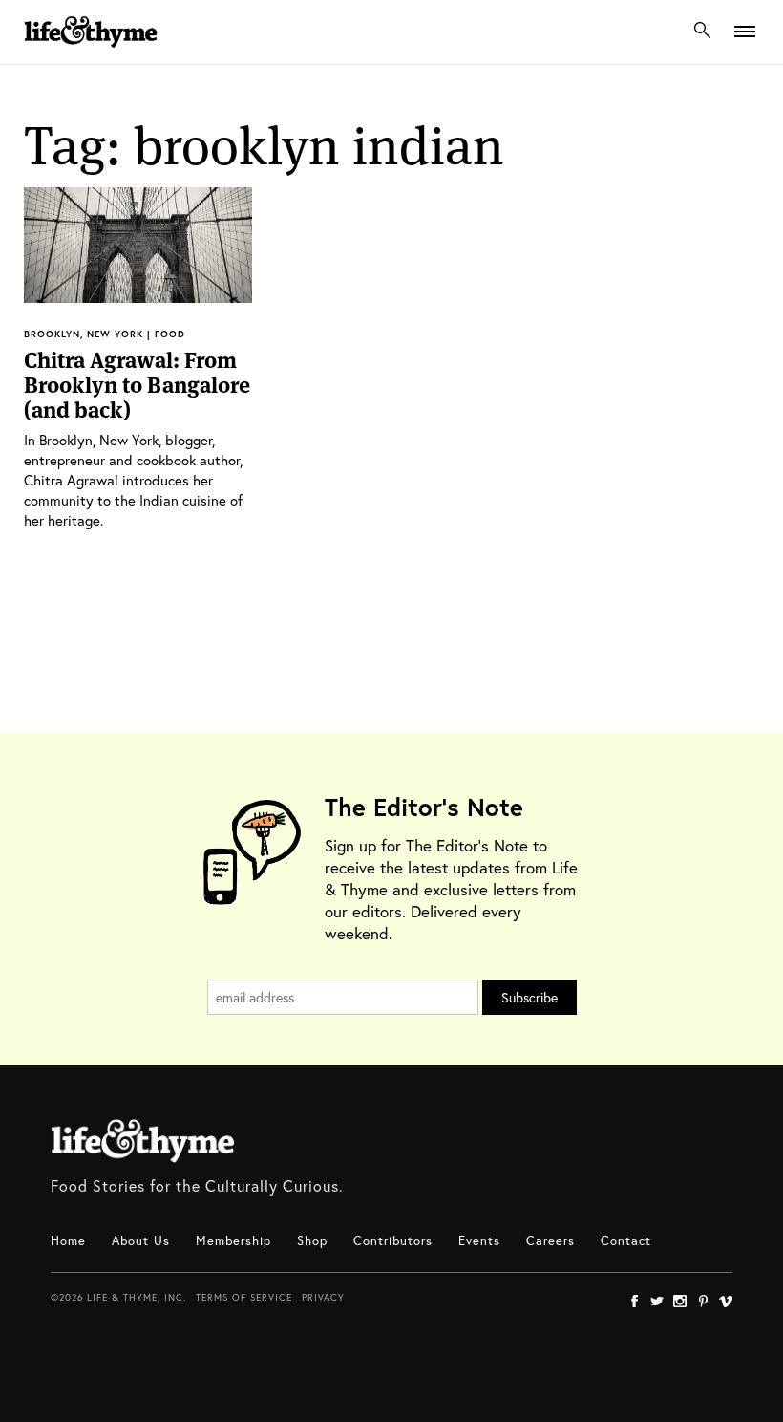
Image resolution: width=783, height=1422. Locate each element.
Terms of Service (244, 1297)
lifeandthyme (91, 52)
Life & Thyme (143, 1141)
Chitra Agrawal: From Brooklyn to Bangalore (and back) (137, 385)
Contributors (393, 1241)
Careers (550, 1241)
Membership (233, 1241)
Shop (312, 1241)
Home (68, 1241)
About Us (141, 1241)
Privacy (323, 1297)
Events (479, 1241)
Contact (626, 1241)
